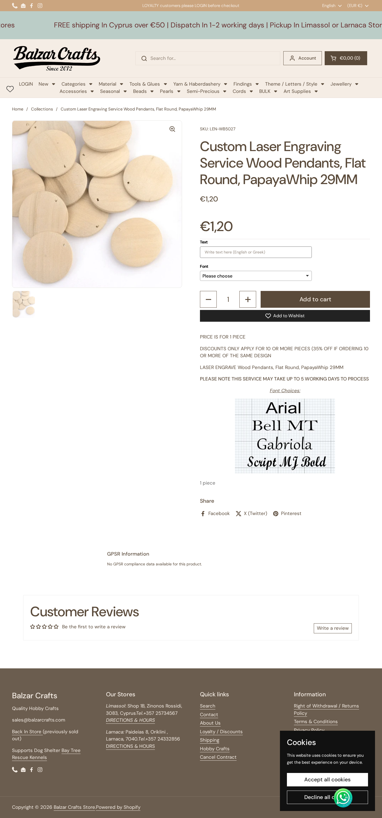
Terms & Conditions (316, 721)
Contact (209, 714)
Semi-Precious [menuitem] (203, 91)
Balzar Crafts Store (74, 807)
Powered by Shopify (118, 807)
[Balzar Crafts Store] (57, 58)
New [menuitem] (43, 84)
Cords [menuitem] (239, 91)
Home (17, 109)
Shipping (209, 740)
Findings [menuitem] (243, 84)
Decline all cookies (327, 797)
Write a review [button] (333, 628)
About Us (210, 723)
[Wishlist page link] (10, 89)
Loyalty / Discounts (221, 731)
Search (207, 706)
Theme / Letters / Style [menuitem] (291, 84)
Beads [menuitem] (140, 91)
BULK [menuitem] (264, 91)
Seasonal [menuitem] (110, 91)
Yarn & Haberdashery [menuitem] (196, 84)
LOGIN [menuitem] (26, 84)
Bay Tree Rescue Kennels (46, 754)
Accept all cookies (327, 779)
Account (307, 58)
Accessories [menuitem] (73, 91)
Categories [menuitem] (74, 84)
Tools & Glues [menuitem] (144, 84)
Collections (42, 109)
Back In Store (27, 731)
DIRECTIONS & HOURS (130, 746)
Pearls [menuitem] (166, 91)
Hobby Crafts (215, 749)
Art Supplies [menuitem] (297, 91)
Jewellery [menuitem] (341, 84)
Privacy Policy (309, 730)
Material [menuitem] (107, 84)
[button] (346, 58)
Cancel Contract (218, 757)
